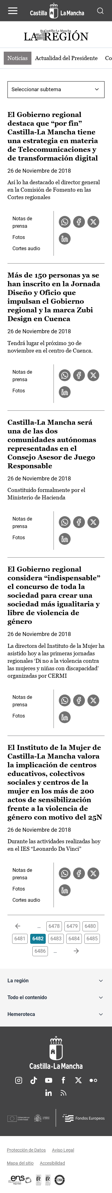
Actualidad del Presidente (66, 58)
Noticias (17, 58)
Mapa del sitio (20, 1163)
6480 (90, 926)
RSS (63, 1093)
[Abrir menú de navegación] (13, 10)
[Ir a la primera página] (22, 926)
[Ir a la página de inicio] (57, 10)
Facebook (63, 1080)
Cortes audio (26, 248)
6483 (56, 939)
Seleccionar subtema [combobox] (36, 89)
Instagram (18, 1080)
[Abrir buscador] (100, 10)
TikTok (33, 1080)
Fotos (18, 237)
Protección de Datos (26, 1150)
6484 (74, 939)
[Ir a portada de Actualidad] (56, 36)
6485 (92, 939)
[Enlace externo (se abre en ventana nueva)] (47, 1180)
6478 (54, 926)
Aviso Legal (63, 1150)
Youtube (48, 1080)
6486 (40, 951)
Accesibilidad (52, 1163)
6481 (20, 939)
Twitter (78, 1080)
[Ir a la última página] (71, 951)
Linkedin (48, 1093)
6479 (72, 926)
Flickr (93, 1080)
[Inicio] (56, 1052)
